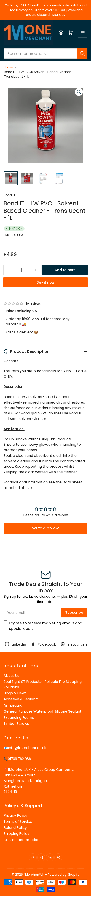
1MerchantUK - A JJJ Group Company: (41, 769)
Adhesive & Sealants (21, 699)
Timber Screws (16, 723)
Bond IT (9, 195)
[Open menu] (82, 32)
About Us (11, 675)
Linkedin (18, 644)
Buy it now (46, 282)
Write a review (45, 528)
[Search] (82, 53)
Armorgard (13, 705)
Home (8, 67)
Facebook (46, 644)
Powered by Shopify (63, 874)
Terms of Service (18, 821)
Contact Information (21, 839)
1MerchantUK (34, 874)
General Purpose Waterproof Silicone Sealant (43, 711)
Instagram (76, 644)
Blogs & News (15, 693)
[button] (14, 303)
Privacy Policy (15, 815)
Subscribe (74, 612)
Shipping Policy (16, 833)
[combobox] (46, 53)
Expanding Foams (19, 717)
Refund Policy (15, 827)
